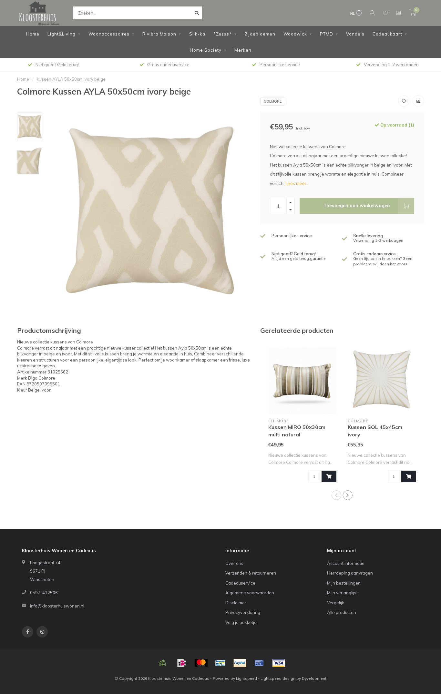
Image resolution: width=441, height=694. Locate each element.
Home (32, 33)
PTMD (326, 33)
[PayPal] (240, 663)
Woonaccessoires (108, 33)
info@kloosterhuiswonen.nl (57, 605)
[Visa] (279, 663)
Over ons (234, 563)
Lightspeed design (278, 678)
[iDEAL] (182, 663)
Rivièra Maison (159, 33)
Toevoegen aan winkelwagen (356, 206)
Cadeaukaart (387, 33)
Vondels (355, 33)
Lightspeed (246, 678)
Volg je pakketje (241, 622)
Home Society (205, 50)
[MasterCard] (201, 663)
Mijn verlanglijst (342, 592)
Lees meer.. (296, 183)
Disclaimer (235, 602)
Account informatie (345, 563)
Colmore (273, 101)
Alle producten (341, 612)
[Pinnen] (259, 663)
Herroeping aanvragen (350, 573)
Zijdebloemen (260, 33)
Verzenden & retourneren (250, 573)
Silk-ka (197, 33)
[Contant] (162, 663)
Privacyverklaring (242, 612)
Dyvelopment (314, 678)
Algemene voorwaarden (249, 592)
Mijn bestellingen (344, 583)
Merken (242, 50)
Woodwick (295, 33)
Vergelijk (335, 602)
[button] (336, 495)
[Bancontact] (220, 663)
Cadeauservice (240, 583)
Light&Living (61, 33)
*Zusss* (222, 33)
